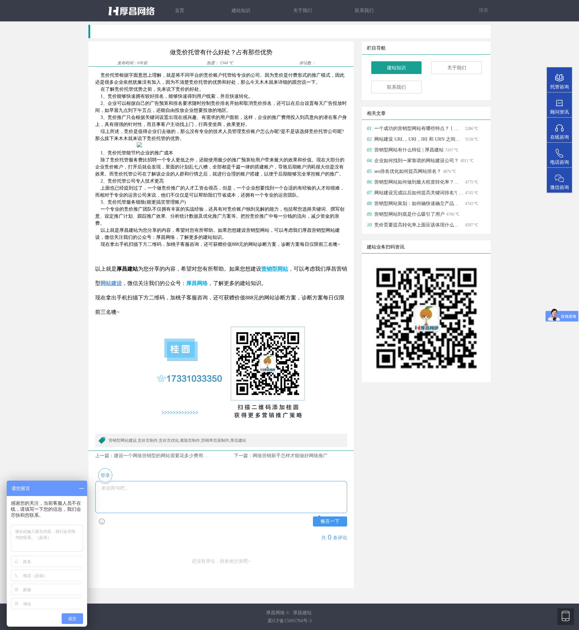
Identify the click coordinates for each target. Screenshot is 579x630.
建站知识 (241, 10)
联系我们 (364, 10)
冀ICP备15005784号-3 (289, 620)
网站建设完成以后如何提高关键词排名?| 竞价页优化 (418, 192)
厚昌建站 (302, 612)
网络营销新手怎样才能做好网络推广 (292, 455)
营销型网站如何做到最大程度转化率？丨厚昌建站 (418, 182)
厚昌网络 (197, 283)
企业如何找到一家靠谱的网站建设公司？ (416, 160)
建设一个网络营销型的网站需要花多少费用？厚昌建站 (170, 455)
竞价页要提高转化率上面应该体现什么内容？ (418, 224)
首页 (179, 10)
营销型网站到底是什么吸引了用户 (409, 214)
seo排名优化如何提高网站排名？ (407, 171)
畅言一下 (330, 521)
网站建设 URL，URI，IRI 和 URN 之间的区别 (418, 139)
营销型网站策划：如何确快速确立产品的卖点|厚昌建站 (418, 203)
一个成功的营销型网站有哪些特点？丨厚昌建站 (418, 128)
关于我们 (302, 10)
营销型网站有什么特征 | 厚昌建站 (409, 149)
